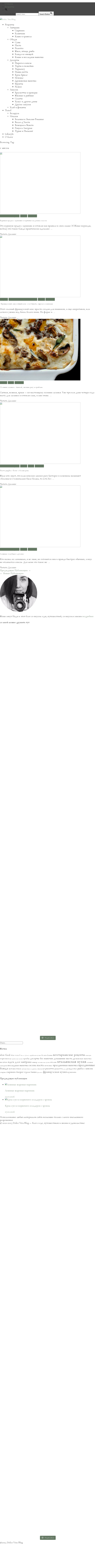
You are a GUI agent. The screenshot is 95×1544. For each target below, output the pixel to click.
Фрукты (19, 83)
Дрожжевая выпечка (25, 80)
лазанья (90, 1062)
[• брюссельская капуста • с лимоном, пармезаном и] (71, 660)
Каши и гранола (23, 36)
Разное (18, 86)
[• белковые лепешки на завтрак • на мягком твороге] (23, 1001)
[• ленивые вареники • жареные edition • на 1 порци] (71, 920)
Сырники (19, 30)
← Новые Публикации (12, 573)
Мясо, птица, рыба (24, 51)
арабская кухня (35, 1055)
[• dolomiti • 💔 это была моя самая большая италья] (23, 732)
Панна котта (21, 71)
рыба (80, 1068)
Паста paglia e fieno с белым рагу (14, 470)
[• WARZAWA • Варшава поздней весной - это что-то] (71, 976)
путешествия (15, 1068)
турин (27, 1072)
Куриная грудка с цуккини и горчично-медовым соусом (23, 220)
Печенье (19, 77)
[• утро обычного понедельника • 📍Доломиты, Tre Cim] (71, 729)
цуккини (71, 1072)
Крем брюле (21, 74)
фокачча (39, 1072)
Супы (17, 42)
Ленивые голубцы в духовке (12, 554)
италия (53, 1062)
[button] (6, 10)
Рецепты (9, 6)
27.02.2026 (10, 1111)
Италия (14, 116)
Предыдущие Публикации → (15, 570)
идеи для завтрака (20, 1062)
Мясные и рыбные (24, 95)
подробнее (88, 616)
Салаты (19, 98)
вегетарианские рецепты (69, 1055)
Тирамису (20, 69)
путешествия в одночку (29, 1069)
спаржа (3, 1072)
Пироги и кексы (23, 63)
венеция (88, 1055)
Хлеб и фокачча (18, 107)
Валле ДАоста (25, 1055)
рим (65, 1069)
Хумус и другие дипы (26, 101)
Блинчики (20, 33)
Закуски (14, 89)
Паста (18, 45)
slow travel (15, 1055)
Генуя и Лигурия (23, 128)
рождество (72, 1068)
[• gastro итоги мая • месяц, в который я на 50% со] (23, 807)
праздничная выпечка (65, 1065)
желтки (3, 1062)
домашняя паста (63, 1058)
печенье (48, 1065)
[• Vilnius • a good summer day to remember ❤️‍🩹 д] (23, 638)
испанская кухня (44, 1062)
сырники (11, 1072)
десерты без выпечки (41, 1058)
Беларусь (14, 113)
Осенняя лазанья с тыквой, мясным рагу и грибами (21, 387)
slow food (5, 1055)
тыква (34, 1072)
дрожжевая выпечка (82, 1058)
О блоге (9, 3)
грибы (26, 1058)
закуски (4, 299)
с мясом (88, 1068)
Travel (8, 110)
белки (44, 1055)
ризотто (49, 1068)
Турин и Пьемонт (24, 131)
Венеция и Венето (24, 125)
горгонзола (5, 1058)
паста (40, 1065)
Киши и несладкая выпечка (29, 57)
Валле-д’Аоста (22, 122)
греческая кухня (17, 1059)
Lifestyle (9, 134)
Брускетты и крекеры (26, 92)
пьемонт (41, 1068)
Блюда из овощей (24, 54)
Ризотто (19, 48)
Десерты (14, 60)
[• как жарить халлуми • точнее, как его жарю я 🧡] (71, 778)
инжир (34, 1062)
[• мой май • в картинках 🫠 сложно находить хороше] (23, 893)
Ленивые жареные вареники (20, 1090)
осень (32, 1065)
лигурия (3, 1065)
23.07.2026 (10, 1096)
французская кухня (55, 1072)
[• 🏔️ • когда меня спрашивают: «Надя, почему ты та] (23, 709)
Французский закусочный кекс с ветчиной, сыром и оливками (26, 304)
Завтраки (15, 27)
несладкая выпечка (18, 1065)
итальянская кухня (71, 1061)
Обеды (13, 39)
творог (20, 1072)
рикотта (59, 1068)
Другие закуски (23, 104)
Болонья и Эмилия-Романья (29, 119)
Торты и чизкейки (24, 66)
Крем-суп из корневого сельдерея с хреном (27, 1105)
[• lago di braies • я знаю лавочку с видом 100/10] (71, 701)
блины (49, 1055)
